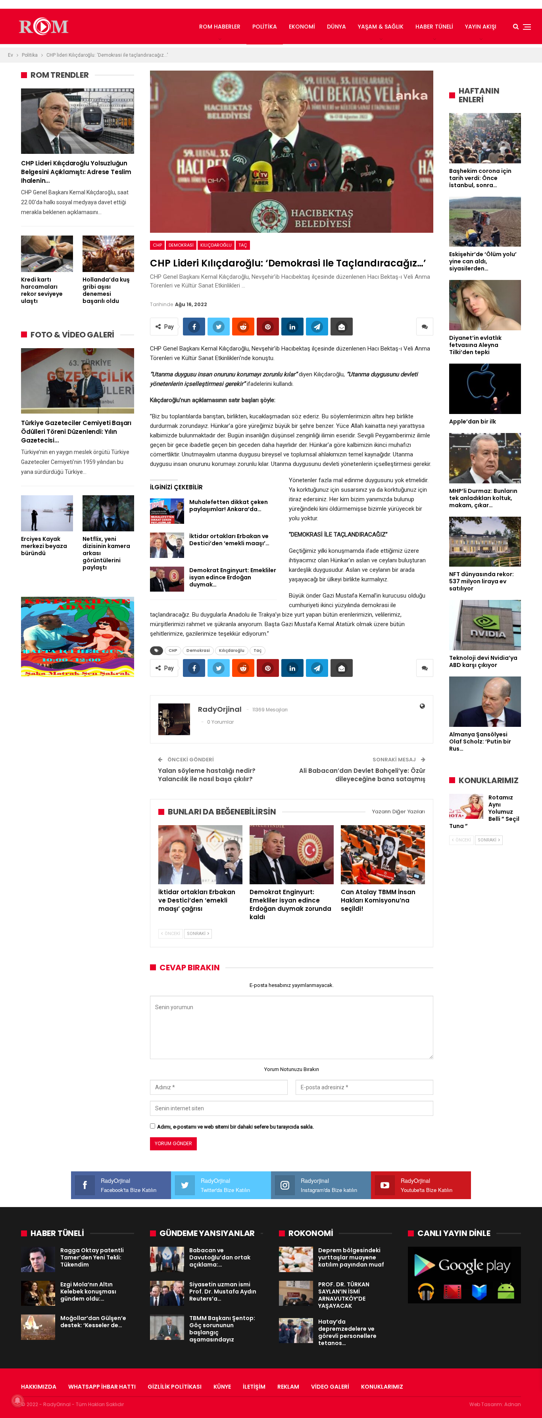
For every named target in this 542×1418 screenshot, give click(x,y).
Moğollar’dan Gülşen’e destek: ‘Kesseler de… (93, 1321)
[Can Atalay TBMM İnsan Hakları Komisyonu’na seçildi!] (383, 854)
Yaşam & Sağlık (381, 27)
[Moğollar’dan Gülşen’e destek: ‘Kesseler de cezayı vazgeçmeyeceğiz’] (38, 1327)
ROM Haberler (219, 27)
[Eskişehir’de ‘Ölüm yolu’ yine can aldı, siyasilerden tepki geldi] (485, 222)
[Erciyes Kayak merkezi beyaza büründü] (47, 513)
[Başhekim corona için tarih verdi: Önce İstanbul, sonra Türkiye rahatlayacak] (485, 138)
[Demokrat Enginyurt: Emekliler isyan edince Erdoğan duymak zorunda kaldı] (167, 579)
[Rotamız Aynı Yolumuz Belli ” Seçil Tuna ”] (466, 806)
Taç (242, 245)
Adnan (512, 1404)
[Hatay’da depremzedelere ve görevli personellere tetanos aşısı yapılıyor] (296, 1330)
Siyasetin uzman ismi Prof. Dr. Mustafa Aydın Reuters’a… (222, 1291)
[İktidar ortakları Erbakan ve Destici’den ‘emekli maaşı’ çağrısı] (167, 545)
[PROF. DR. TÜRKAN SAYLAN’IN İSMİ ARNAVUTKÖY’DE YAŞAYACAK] (296, 1293)
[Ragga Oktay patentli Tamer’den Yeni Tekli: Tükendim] (38, 1259)
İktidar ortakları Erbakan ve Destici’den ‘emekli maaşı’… (229, 539)
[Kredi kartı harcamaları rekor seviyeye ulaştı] (47, 254)
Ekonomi (302, 27)
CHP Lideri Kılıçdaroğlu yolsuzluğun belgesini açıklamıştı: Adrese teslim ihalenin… (76, 172)
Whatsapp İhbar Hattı (102, 1387)
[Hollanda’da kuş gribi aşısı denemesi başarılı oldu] (109, 254)
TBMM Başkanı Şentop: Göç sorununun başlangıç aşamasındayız (222, 1328)
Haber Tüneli (434, 27)
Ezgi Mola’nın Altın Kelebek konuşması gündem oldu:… (88, 1291)
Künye (222, 1387)
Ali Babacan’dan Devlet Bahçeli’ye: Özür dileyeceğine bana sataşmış (362, 774)
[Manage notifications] (17, 1400)
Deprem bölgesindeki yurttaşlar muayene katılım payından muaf (351, 1257)
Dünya (336, 27)
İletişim (254, 1387)
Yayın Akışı (480, 27)
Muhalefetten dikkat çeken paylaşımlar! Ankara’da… (228, 505)
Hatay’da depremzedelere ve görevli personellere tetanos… (347, 1332)
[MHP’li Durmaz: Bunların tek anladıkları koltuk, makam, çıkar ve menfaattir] (485, 458)
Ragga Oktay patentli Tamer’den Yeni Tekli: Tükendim (92, 1257)
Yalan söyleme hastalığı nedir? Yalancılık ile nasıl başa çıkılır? (207, 774)
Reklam (288, 1387)
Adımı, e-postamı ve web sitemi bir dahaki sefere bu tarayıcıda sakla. (235, 1127)
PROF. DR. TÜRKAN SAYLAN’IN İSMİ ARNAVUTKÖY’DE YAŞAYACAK (343, 1295)
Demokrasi (181, 245)
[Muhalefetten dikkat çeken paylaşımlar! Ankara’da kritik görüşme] (167, 511)
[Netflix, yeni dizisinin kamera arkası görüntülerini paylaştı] (109, 513)
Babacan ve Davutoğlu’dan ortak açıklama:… (219, 1257)
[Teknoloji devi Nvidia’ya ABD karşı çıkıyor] (485, 625)
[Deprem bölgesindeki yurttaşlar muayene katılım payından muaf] (296, 1259)
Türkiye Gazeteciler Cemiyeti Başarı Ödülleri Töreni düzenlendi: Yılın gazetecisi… (76, 432)
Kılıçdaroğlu (216, 245)
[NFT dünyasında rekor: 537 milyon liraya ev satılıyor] (485, 542)
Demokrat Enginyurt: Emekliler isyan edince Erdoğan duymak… (232, 577)
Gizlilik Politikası (175, 1387)
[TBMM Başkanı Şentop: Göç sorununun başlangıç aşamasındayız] (167, 1327)
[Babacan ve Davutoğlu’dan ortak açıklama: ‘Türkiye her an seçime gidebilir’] (167, 1259)
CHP (157, 245)
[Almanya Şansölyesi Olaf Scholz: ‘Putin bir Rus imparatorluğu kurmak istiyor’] (485, 701)
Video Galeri (330, 1387)
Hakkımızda (38, 1387)
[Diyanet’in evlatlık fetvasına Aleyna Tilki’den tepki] (485, 305)
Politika (264, 27)
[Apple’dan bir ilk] (485, 389)
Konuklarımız (382, 1387)
